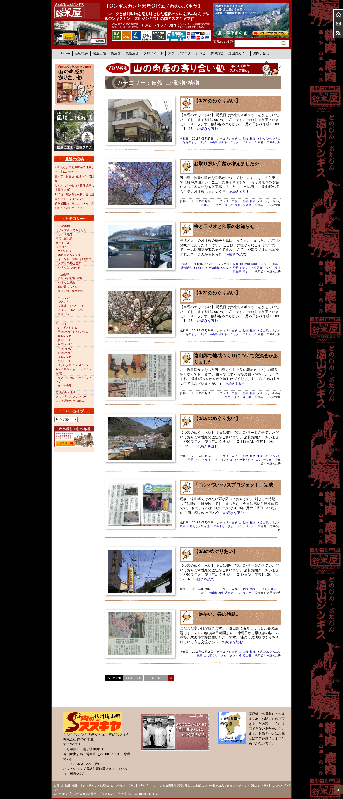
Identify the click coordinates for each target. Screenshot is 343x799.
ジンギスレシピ (67, 327)
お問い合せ (261, 53)
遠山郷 (213, 142)
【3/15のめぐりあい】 (217, 418)
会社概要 (81, 53)
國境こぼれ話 (64, 238)
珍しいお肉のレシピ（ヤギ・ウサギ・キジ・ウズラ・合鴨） (73, 369)
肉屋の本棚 (63, 226)
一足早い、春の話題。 (217, 614)
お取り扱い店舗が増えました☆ (226, 163)
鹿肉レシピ (65, 357)
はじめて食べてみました (71, 230)
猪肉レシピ (65, 352)
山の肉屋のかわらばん (70, 400)
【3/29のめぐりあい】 (217, 100)
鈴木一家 (63, 314)
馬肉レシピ (65, 348)
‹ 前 (139, 678)
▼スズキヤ (65, 297)
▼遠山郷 (262, 201)
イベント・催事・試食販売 (75, 259)
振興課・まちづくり (70, 305)
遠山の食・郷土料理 (70, 291)
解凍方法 (217, 53)
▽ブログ (61, 247)
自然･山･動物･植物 (244, 138)
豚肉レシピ (65, 340)
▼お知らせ (264, 138)
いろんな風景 (229, 267)
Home (65, 53)
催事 (239, 271)
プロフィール (153, 53)
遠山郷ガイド (238, 53)
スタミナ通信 (64, 234)
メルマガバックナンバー (71, 396)
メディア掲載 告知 (250, 267)
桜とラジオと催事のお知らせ (224, 226)
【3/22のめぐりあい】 (217, 292)
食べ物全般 (65, 385)
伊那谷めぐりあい (230, 142)
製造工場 (99, 53)
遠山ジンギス (242, 205)
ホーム (338, 14)
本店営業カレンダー (70, 255)
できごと (63, 301)
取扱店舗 (132, 53)
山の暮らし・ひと (222, 526)
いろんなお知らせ (206, 459)
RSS (338, 33)
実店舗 (116, 53)
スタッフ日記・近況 (70, 310)
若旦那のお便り (65, 392)
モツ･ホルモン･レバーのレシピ (73, 379)
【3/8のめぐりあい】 (216, 551)
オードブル (63, 242)
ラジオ (247, 142)
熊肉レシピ (65, 361)
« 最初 (129, 678)
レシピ (201, 53)
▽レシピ (61, 323)
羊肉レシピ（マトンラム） (74, 331)
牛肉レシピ (65, 344)
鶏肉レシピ (65, 336)
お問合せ (338, 23)
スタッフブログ (179, 53)
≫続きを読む (205, 129)
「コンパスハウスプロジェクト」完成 (233, 484)
